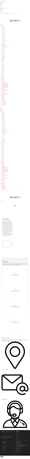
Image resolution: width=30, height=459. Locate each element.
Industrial (3, 88)
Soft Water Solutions (18, 440)
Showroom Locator (3, 1)
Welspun (3, 77)
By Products (2, 26)
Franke (4, 51)
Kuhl (2, 72)
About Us (2, 2)
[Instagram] (3, 440)
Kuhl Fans (4, 45)
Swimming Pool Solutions (5, 93)
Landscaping (3, 94)
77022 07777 (3, 428)
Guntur (3, 100)
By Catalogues (4, 447)
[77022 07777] (14, 427)
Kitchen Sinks (4, 48)
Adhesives (17, 436)
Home (2, 23)
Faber (3, 53)
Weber (3, 76)
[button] (15, 6)
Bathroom (3, 79)
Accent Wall (3, 166)
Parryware (4, 38)
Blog (1, 3)
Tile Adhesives (4, 56)
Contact (2, 4)
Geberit (4, 39)
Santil (3, 29)
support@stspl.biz (4, 399)
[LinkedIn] (4, 440)
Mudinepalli (3, 104)
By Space (2, 78)
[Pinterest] (5, 440)
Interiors (3, 43)
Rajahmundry (4, 102)
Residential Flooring (5, 83)
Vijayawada (3, 182)
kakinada (3, 99)
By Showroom (3, 95)
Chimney (3, 54)
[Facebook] (2, 440)
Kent (3, 47)
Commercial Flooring (5, 87)
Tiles (2, 27)
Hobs (2, 52)
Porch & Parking (4, 174)
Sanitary (3, 35)
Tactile (3, 92)
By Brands (2, 59)
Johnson (4, 28)
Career (3, 450)
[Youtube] (6, 440)
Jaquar (4, 32)
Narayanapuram (4, 101)
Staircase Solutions (4, 86)
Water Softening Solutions (6, 46)
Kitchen (3, 80)
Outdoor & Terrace (4, 91)
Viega (2, 75)
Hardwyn (4, 44)
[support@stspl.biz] (14, 398)
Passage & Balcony (4, 84)
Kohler (4, 31)
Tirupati (3, 96)
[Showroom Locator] (14, 368)
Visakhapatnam (4, 103)
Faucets (3, 30)
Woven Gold (4, 40)
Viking (3, 68)
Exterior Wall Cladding (5, 85)
